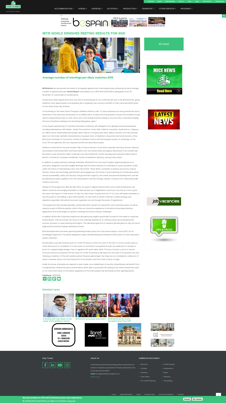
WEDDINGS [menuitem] (185, 9)
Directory (144, 372)
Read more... (95, 377)
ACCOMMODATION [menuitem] (62, 9)
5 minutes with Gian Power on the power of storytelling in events (57, 320)
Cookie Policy (149, 394)
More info (72, 401)
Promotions (207, 1)
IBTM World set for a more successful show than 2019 (119, 320)
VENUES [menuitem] (81, 9)
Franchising (168, 381)
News (160, 1)
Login (197, 1)
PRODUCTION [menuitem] (128, 9)
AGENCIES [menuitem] (95, 9)
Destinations (168, 368)
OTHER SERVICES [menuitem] (165, 9)
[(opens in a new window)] (113, 27)
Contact (150, 1)
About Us (144, 364)
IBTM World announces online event (91, 319)
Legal (138, 394)
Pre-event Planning (148, 381)
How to (181, 1)
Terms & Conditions (166, 394)
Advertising (219, 1)
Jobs (189, 1)
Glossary (167, 377)
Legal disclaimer (126, 394)
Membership (170, 1)
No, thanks (197, 399)
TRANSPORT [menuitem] (146, 9)
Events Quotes (169, 364)
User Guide (145, 377)
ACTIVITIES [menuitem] (111, 9)
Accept (187, 399)
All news (164, 44)
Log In (114, 394)
